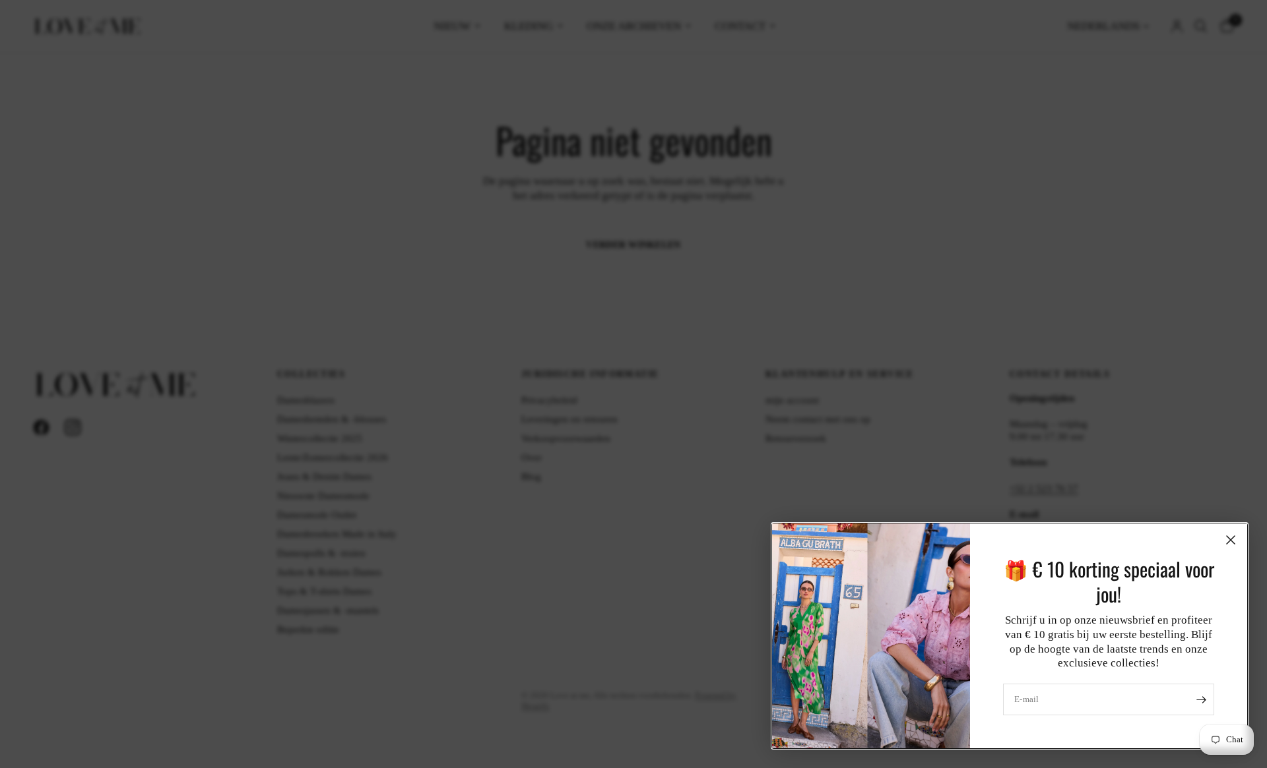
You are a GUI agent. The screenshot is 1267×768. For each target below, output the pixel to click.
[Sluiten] (1231, 540)
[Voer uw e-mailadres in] (1201, 699)
